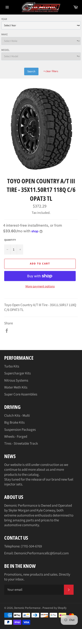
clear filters (51, 71)
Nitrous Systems (16, 380)
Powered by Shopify (54, 608)
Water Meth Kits (15, 387)
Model (5, 50)
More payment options (40, 286)
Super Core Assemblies (20, 394)
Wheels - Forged (15, 436)
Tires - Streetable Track (21, 443)
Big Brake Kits (14, 422)
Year (4, 19)
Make (4, 34)
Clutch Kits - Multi (17, 415)
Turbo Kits (11, 366)
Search (31, 71)
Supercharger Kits (17, 373)
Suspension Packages (20, 429)
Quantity (10, 240)
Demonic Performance (27, 608)
